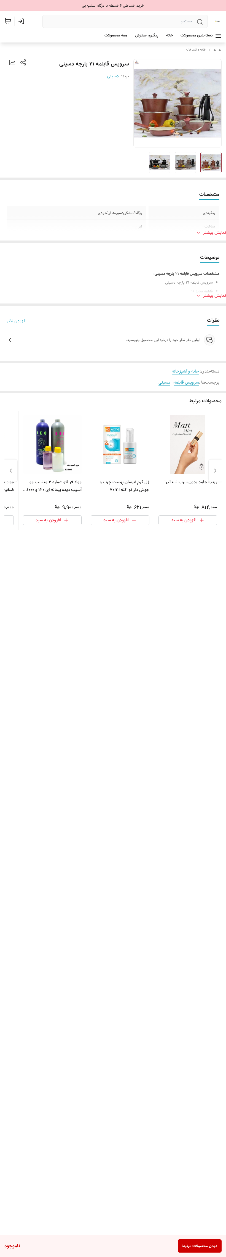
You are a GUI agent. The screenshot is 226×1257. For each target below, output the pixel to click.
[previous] (215, 471)
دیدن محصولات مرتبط (199, 1246)
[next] (10, 471)
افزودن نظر (16, 321)
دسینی (113, 76)
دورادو (218, 49)
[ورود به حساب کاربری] (22, 21)
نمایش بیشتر (214, 232)
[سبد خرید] (7, 21)
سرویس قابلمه (186, 382)
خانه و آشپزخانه (196, 49)
